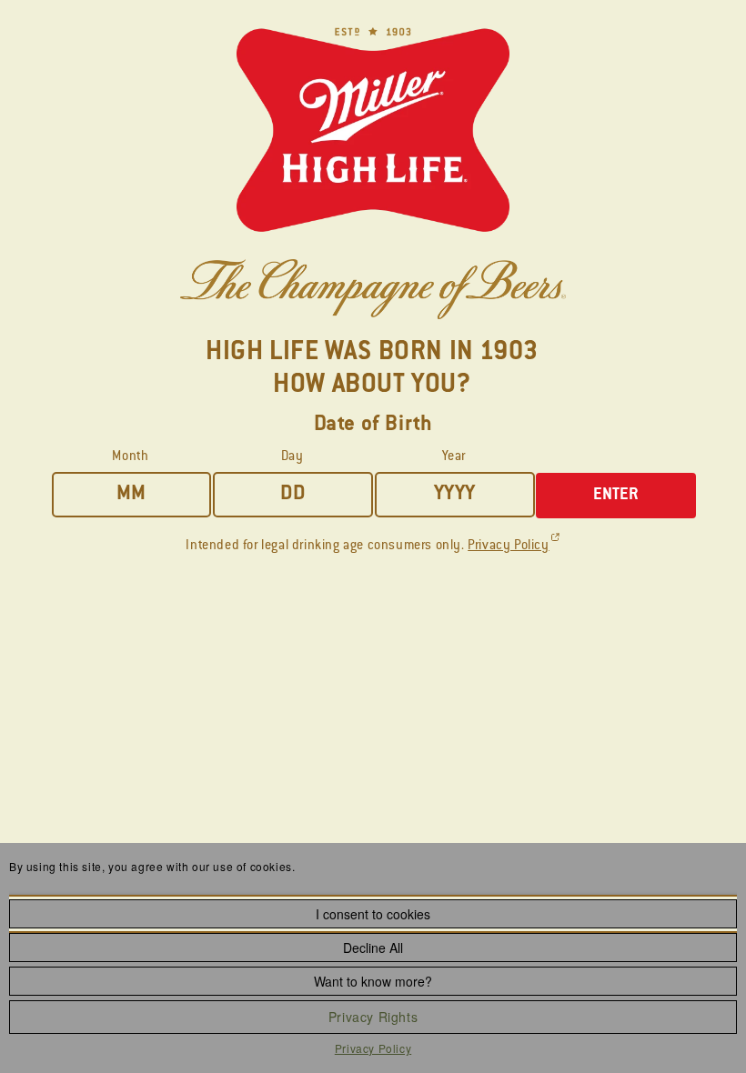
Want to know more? (373, 981)
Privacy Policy (373, 1048)
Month (130, 457)
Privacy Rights (373, 1017)
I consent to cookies (373, 914)
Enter (616, 495)
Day (292, 457)
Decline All (373, 947)
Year (454, 457)
